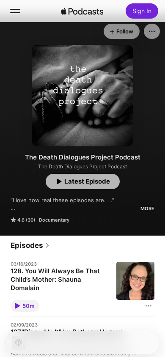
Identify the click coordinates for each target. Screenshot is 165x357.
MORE (147, 208)
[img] (82, 11)
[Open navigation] (15, 11)
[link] (30, 245)
